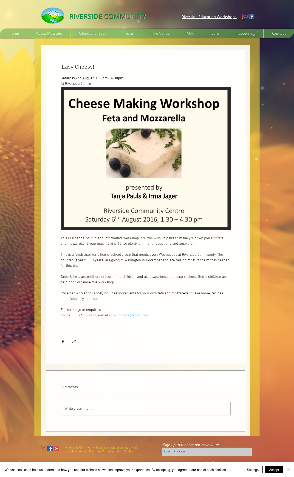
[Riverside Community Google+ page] (56, 448)
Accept (274, 469)
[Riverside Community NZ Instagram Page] (43, 448)
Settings (253, 469)
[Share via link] (74, 341)
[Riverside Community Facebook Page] (251, 16)
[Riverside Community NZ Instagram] (245, 16)
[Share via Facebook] (63, 341)
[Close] (288, 469)
